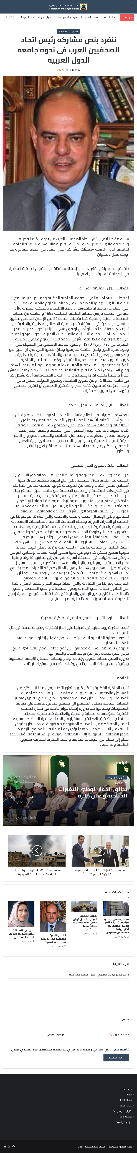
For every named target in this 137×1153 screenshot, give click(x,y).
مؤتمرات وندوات (124, 1122)
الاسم (125, 1019)
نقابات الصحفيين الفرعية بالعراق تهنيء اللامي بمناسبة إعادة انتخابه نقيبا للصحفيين (84, 922)
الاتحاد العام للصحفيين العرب (91, 1146)
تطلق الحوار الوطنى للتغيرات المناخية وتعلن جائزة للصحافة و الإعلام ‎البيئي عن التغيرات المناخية (92, 792)
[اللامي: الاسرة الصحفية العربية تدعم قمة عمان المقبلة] (53, 916)
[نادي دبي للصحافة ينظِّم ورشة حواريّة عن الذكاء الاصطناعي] (21, 914)
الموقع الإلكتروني (56, 1034)
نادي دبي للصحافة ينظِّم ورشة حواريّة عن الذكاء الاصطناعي (21, 933)
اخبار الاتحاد (126, 1089)
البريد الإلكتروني (119, 1034)
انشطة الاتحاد (125, 1100)
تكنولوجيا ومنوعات (68, 31)
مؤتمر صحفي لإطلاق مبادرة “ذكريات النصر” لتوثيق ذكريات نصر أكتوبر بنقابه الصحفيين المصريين (116, 926)
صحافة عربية (126, 1117)
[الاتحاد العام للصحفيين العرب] (68, 6)
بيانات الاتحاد (126, 1106)
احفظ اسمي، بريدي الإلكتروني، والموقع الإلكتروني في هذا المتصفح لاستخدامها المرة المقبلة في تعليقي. (68, 1049)
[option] (68, 790)
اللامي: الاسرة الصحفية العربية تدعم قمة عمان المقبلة (53, 938)
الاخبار (129, 1094)
